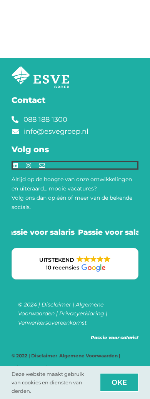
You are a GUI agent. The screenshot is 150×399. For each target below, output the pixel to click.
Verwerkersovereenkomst (52, 322)
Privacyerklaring (81, 313)
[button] (75, 263)
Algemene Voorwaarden (88, 356)
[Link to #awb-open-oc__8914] (140, 8)
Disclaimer (56, 304)
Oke (119, 382)
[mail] (42, 165)
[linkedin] (15, 165)
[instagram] (28, 165)
